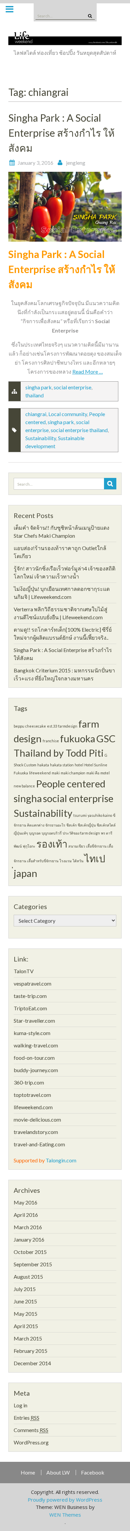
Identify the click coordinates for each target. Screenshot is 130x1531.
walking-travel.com (36, 1045)
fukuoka (77, 738)
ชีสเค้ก (71, 825)
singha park (38, 387)
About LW (58, 1472)
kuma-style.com (32, 1033)
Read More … (87, 371)
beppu (19, 726)
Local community (67, 414)
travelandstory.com (36, 1132)
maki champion (73, 773)
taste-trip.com (30, 996)
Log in (20, 1405)
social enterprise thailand (79, 430)
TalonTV (24, 971)
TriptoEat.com (30, 1008)
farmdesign (67, 726)
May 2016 (25, 1202)
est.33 (52, 726)
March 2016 (28, 1227)
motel (105, 773)
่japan (25, 873)
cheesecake (35, 726)
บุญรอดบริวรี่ (52, 833)
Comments (31, 1430)
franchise (51, 741)
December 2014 (32, 1363)
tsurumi (80, 815)
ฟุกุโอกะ (29, 846)
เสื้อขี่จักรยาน (96, 846)
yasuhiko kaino (100, 815)
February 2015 (30, 1351)
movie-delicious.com (37, 1119)
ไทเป (94, 858)
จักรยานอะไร (55, 825)
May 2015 (25, 1313)
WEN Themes (65, 1514)
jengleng (75, 162)
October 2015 (30, 1252)
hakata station (62, 765)
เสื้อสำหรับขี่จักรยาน (42, 861)
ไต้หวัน (78, 861)
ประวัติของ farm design (81, 833)
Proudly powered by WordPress (65, 1499)
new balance (24, 786)
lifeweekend (40, 773)
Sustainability (40, 438)
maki (56, 773)
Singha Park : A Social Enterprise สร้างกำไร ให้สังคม (61, 133)
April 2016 (26, 1214)
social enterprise (72, 387)
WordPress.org (31, 1442)
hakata (43, 765)
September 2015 (33, 1264)
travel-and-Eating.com (39, 1144)
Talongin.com (61, 1160)
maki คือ (92, 773)
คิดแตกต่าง (35, 825)
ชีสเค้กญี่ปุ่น (87, 825)
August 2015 (28, 1276)
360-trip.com (29, 1082)
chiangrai (35, 414)
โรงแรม (65, 861)
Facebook (92, 1472)
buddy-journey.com (36, 1070)
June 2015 (25, 1301)
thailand (34, 395)
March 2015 (28, 1338)
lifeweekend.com (33, 1107)
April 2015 (26, 1326)
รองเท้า (51, 844)
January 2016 (29, 1239)
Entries (26, 1417)
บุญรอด (35, 833)
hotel (79, 765)
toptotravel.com (32, 1095)
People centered (70, 783)
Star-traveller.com (34, 1020)
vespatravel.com (32, 983)
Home (28, 1472)
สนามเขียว (76, 846)
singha (28, 798)
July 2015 (25, 1289)
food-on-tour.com (34, 1057)
